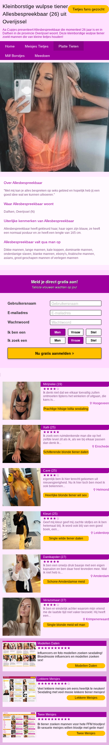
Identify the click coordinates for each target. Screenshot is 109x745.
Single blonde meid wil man (66, 625)
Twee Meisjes (86, 733)
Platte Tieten (69, 46)
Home (10, 46)
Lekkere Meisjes (86, 698)
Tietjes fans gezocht (88, 9)
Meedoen (42, 56)
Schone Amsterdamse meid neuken (66, 582)
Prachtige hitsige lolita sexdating (66, 409)
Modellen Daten (86, 666)
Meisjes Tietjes (36, 46)
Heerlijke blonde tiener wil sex (66, 495)
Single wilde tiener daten (66, 538)
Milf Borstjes (15, 56)
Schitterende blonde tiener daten (65, 452)
